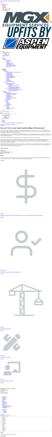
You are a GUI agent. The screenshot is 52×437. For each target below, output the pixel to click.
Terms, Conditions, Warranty (7, 405)
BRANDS (4, 59)
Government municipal (10, 81)
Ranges (3, 427)
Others (3, 425)
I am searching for (3, 415)
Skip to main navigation (11, 0)
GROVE (7, 61)
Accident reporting (9, 74)
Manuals (3, 398)
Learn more (2, 273)
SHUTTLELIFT (9, 63)
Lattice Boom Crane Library (11, 83)
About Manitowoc (7, 92)
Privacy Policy (4, 403)
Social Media (8, 104)
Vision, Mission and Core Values (11, 93)
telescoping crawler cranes (28, 158)
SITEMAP (4, 396)
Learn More (2, 382)
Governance (8, 98)
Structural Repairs (9, 73)
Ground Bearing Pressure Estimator (14, 87)
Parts (3, 68)
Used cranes (4, 399)
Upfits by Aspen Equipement (11, 65)
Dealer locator (4, 397)
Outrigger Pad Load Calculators (14, 86)
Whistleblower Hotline (6, 406)
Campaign (4, 418)
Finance (7, 79)
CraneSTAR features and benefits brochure (15, 89)
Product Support (3, 270)
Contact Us (8, 103)
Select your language (3, 113)
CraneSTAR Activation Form (13, 90)
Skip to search (17, 0)
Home (3, 120)
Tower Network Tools (10, 77)
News (7, 101)
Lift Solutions (8, 80)
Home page (4, 423)
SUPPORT (4, 70)
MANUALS (4, 69)
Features (3, 422)
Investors (7, 99)
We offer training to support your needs (6, 380)
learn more (2, 217)
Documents (4, 420)
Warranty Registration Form (10, 76)
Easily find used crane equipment (5, 328)
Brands (3, 417)
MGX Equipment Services (10, 64)
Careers (3, 109)
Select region (2, 111)
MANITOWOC (9, 60)
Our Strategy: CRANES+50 (11, 94)
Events (7, 102)
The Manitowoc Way (9, 96)
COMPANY (4, 91)
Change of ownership (9, 75)
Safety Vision (8, 97)
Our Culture (8, 95)
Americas (8, 106)
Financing (2, 213)
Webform (3, 430)
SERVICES (6, 71)
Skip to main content (3, 0)
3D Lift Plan (11, 85)
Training (7, 78)
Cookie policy (4, 402)
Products (3, 426)
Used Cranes (8, 66)
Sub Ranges (4, 428)
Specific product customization (5, 357)
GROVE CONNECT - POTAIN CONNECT (13, 72)
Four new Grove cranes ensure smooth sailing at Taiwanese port (12, 122)
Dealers (3, 419)
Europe (7, 107)
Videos (3, 429)
